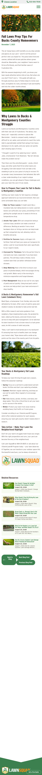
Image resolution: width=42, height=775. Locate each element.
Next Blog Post (24, 557)
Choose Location (10, 2)
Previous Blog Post (25, 562)
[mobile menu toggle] (38, 7)
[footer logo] (16, 774)
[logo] (11, 7)
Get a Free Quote (34, 772)
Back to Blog (10, 558)
